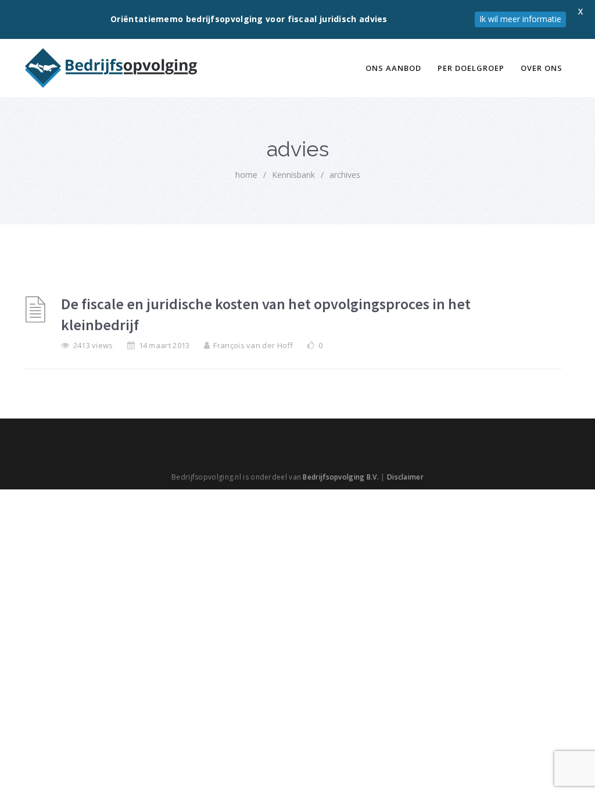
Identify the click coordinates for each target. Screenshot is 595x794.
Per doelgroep (471, 68)
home (246, 174)
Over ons (541, 68)
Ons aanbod (393, 68)
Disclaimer (405, 477)
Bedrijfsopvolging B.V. (341, 477)
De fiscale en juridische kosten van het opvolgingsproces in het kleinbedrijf (266, 314)
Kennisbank (293, 174)
